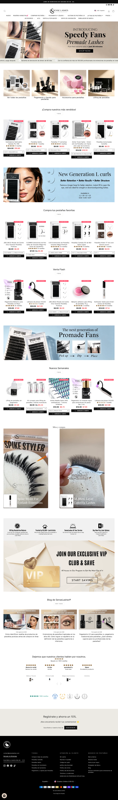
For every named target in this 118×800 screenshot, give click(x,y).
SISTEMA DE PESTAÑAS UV (76, 15)
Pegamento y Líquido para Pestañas (42, 770)
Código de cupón (65, 762)
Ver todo (59, 603)
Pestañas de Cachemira (39, 768)
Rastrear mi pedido (65, 759)
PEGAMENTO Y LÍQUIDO (56, 15)
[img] (59, 659)
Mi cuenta (63, 757)
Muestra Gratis (92, 759)
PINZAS (108, 15)
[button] (10, 146)
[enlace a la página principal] (59, 11)
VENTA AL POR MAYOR (50, 18)
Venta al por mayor (93, 762)
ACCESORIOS (29, 18)
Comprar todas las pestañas (40, 757)
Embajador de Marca (94, 765)
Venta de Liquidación (68, 18)
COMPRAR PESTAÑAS (38, 15)
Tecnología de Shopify (59, 793)
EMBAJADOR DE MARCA (85, 18)
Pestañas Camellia (37, 759)
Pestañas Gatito (36, 762)
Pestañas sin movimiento (39, 765)
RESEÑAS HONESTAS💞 (20, 15)
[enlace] (59, 185)
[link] (56, 744)
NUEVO (8, 15)
